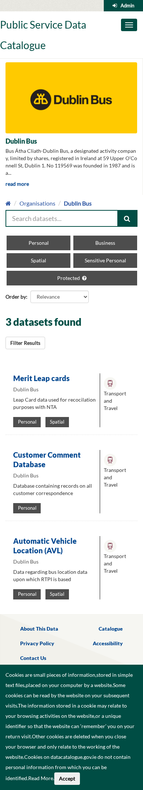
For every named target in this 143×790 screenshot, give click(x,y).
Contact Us (33, 658)
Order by (16, 297)
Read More (40, 778)
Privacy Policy (37, 643)
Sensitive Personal (105, 260)
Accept (67, 778)
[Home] (8, 203)
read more (17, 184)
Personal (39, 243)
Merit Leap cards (41, 378)
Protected (69, 278)
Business (105, 243)
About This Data (39, 628)
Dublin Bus (78, 203)
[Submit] (128, 218)
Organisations (37, 203)
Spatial (38, 260)
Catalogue (111, 628)
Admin (127, 5)
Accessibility (108, 643)
